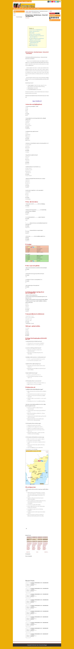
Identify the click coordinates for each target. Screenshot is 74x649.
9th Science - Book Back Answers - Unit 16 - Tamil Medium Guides (39, 633)
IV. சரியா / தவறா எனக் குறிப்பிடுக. (35, 34)
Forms (22, 1)
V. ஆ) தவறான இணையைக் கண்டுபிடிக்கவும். (37, 38)
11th (19, 8)
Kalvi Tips (36, 645)
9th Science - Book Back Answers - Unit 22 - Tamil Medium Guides (39, 599)
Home (14, 1)
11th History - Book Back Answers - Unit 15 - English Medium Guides (34, 546)
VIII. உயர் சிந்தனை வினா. (34, 45)
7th (32, 8)
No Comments (32, 585)
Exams (30, 1)
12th (17, 8)
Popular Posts (52, 13)
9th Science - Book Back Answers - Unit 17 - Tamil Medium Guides (39, 628)
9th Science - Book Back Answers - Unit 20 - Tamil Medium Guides (39, 611)
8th (28, 8)
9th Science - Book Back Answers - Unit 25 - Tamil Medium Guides (39, 582)
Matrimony (26, 1)
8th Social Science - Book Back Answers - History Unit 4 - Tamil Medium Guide (37, 15)
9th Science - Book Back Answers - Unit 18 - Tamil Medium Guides (39, 622)
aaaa (30, 11)
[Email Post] (26, 528)
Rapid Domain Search (48, 647)
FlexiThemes (27, 647)
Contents (31, 28)
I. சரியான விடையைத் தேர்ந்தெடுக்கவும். (36, 29)
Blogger (45, 645)
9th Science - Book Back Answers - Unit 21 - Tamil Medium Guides (39, 605)
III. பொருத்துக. (32, 32)
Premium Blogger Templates (41, 647)
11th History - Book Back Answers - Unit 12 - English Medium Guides (29, 546)
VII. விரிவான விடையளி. (34, 44)
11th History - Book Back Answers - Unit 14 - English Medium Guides (39, 546)
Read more (35, 584)
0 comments (27, 17)
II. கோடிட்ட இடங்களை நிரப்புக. (35, 31)
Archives (57, 13)
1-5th (38, 8)
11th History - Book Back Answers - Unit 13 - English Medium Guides (45, 546)
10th (22, 8)
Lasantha (35, 647)
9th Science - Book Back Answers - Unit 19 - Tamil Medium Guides (39, 616)
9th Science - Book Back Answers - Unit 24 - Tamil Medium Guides (39, 588)
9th (25, 8)
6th (35, 8)
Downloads (18, 1)
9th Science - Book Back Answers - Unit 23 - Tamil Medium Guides (39, 594)
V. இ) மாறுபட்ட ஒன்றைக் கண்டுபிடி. (35, 39)
